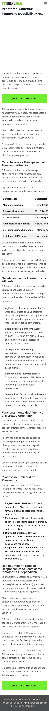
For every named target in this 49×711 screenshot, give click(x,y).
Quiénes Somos (9, 699)
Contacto (18, 703)
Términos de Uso (27, 699)
